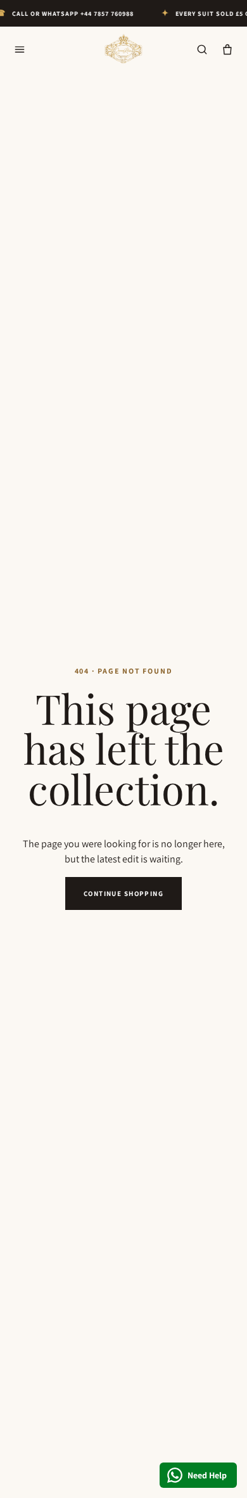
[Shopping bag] (227, 49)
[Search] (202, 49)
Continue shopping (123, 893)
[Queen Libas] (123, 49)
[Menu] (20, 49)
